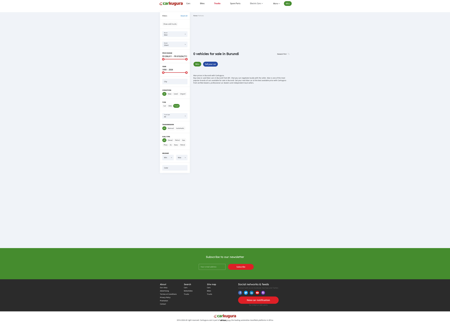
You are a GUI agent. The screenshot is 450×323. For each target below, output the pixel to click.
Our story (163, 287)
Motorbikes (188, 291)
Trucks (217, 3)
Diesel (170, 140)
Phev (165, 145)
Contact (163, 304)
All (164, 94)
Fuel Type (166, 137)
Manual (171, 128)
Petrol (177, 140)
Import (183, 94)
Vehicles (201, 16)
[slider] (163, 59)
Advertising (164, 291)
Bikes (202, 3)
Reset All (184, 16)
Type (164, 102)
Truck (176, 106)
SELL (288, 3)
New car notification (258, 300)
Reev (176, 145)
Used (176, 94)
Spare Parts (235, 3)
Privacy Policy (165, 297)
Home (195, 16)
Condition (166, 90)
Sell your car (210, 64)
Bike (170, 106)
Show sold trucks (170, 24)
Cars (188, 3)
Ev (171, 145)
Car (164, 106)
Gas (183, 140)
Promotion (164, 301)
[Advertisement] (175, 210)
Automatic (180, 128)
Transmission (168, 124)
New (169, 94)
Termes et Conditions (168, 294)
